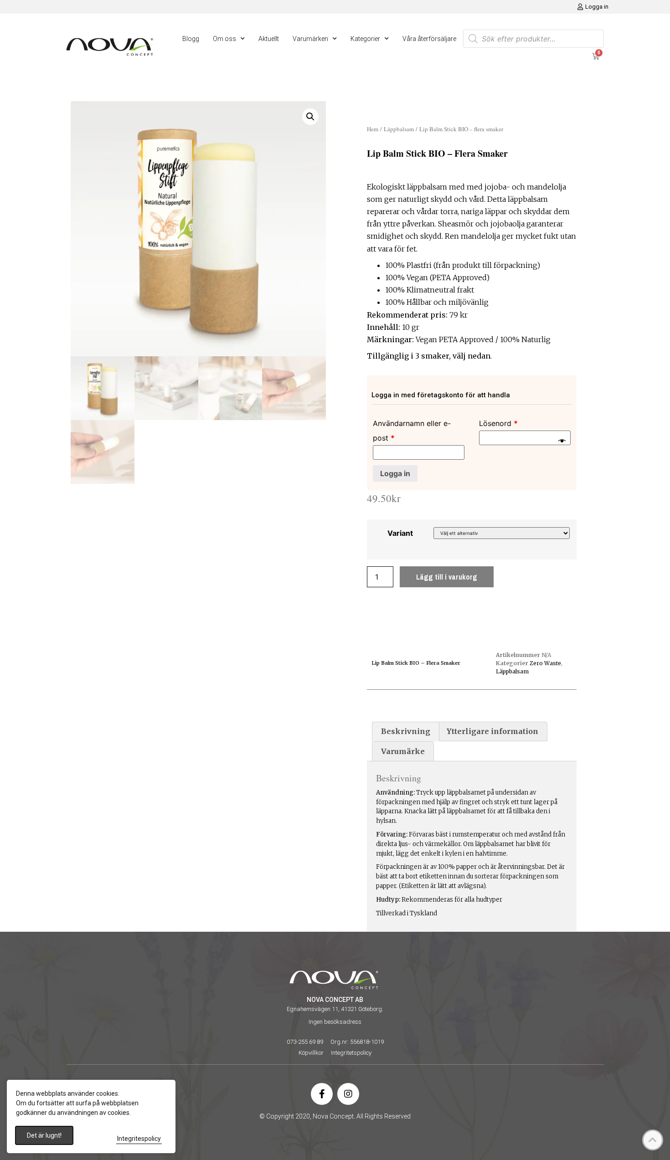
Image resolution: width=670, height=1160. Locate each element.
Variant (400, 533)
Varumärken (310, 38)
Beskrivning (405, 731)
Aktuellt (268, 38)
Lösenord (498, 423)
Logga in (395, 473)
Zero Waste (545, 663)
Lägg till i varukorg (446, 577)
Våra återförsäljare (429, 38)
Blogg (190, 38)
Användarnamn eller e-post (412, 430)
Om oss (224, 38)
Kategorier (365, 38)
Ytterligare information (492, 731)
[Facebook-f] (322, 1094)
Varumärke (403, 751)
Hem (372, 129)
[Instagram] (348, 1094)
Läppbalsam (399, 129)
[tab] (405, 732)
